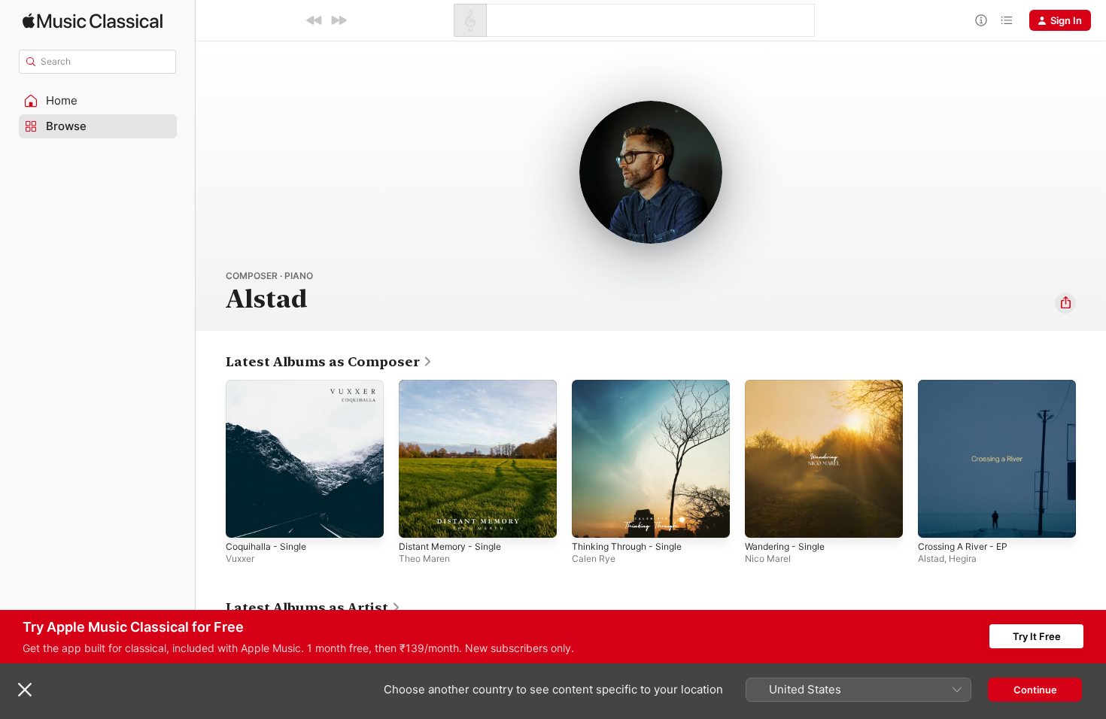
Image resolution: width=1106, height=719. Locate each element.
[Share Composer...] (1065, 303)
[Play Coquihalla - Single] (244, 519)
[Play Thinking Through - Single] (590, 519)
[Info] (981, 20)
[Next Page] (1090, 459)
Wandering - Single (789, 386)
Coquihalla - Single (269, 386)
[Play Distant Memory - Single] (417, 519)
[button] (98, 100)
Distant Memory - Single (455, 386)
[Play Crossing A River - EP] (936, 519)
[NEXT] (339, 20)
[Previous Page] (210, 459)
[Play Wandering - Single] (763, 519)
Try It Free (1037, 636)
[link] (329, 361)
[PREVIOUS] (314, 20)
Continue (1035, 690)
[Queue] (1007, 20)
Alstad (931, 558)
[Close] (25, 689)
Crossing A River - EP (968, 386)
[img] (93, 20)
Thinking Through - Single (633, 386)
